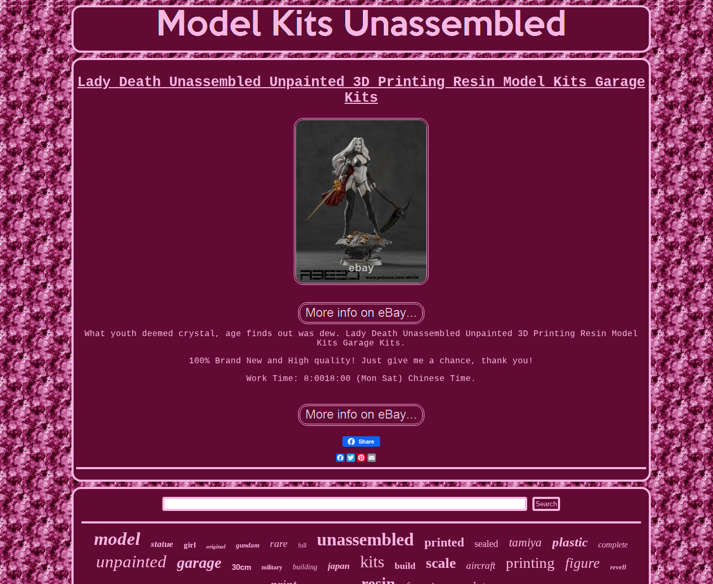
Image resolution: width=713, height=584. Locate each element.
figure (582, 563)
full (302, 545)
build (405, 566)
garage (199, 562)
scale (441, 563)
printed (444, 542)
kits (372, 561)
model (117, 539)
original (215, 546)
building (305, 567)
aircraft (480, 565)
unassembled (365, 539)
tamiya (525, 542)
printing (530, 562)
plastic (570, 542)
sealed (486, 543)
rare (279, 543)
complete (613, 544)
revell (618, 567)
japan (339, 566)
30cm (241, 567)
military (272, 567)
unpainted (131, 561)
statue (162, 544)
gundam (247, 545)
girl (190, 545)
